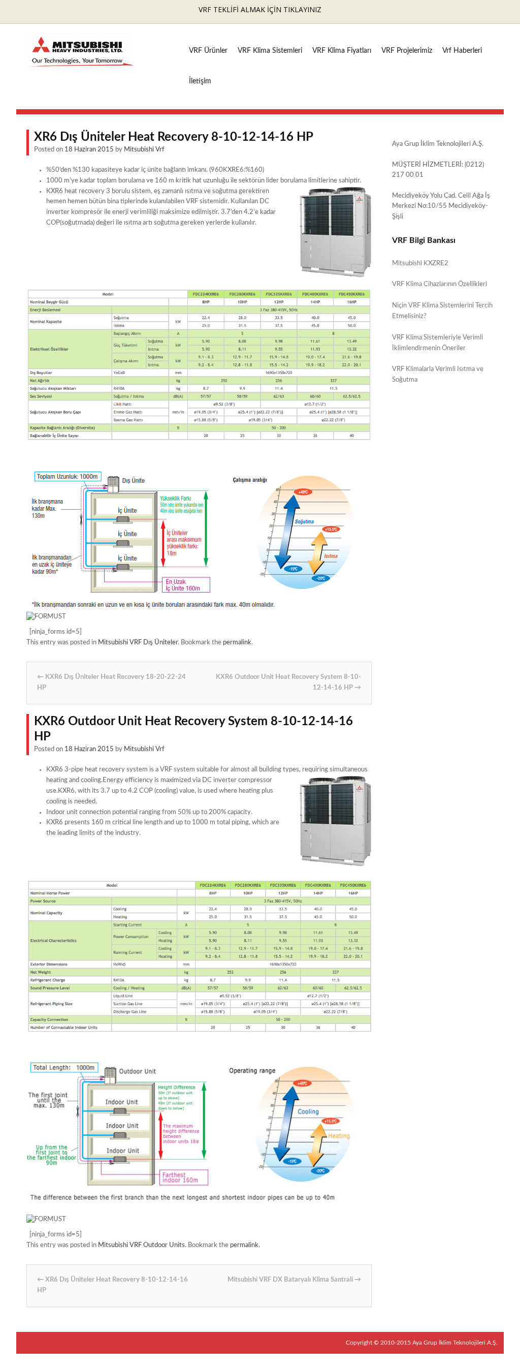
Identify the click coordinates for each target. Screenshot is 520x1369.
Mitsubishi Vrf (144, 149)
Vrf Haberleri (462, 50)
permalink (237, 642)
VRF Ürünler (208, 50)
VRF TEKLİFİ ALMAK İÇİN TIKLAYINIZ (260, 9)
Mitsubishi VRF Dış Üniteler (138, 642)
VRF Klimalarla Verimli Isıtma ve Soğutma (437, 374)
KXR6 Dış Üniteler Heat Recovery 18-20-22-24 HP (111, 682)
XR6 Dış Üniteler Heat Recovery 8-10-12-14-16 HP (112, 1285)
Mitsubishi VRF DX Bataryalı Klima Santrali (294, 1280)
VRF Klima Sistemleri (270, 50)
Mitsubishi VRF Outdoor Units (141, 1245)
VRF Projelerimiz (406, 50)
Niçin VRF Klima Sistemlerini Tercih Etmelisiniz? (442, 311)
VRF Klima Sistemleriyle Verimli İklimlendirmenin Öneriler (437, 343)
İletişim (200, 81)
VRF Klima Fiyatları (341, 50)
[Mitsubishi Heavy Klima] (80, 65)
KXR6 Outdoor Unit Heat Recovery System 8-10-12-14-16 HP (288, 682)
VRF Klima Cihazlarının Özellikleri (439, 284)
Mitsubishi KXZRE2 (420, 263)
